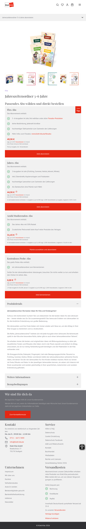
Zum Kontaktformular (18, 414)
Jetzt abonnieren (43, 154)
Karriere (8, 479)
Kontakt (48, 448)
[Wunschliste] (62, 4)
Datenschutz (50, 432)
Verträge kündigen (52, 514)
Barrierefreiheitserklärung (14, 494)
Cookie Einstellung (52, 436)
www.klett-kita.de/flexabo (41, 134)
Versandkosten (19, 142)
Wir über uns (10, 475)
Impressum (9, 471)
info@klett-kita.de (17, 442)
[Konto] (67, 4)
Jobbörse (8, 498)
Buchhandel (49, 451)
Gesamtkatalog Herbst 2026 (56, 463)
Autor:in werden (11, 487)
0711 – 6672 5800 (17, 438)
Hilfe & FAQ (49, 429)
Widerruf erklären (51, 518)
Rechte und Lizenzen (53, 459)
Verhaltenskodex (11, 483)
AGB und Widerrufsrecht (54, 444)
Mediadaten (49, 455)
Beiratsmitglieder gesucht (14, 490)
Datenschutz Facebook (53, 440)
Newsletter (9, 502)
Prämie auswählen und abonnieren (43, 249)
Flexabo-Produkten (55, 118)
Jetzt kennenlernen (43, 295)
